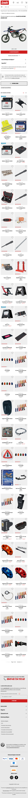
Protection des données (6, 725)
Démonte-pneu (21, 254)
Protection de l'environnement (7, 734)
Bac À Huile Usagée (21, 161)
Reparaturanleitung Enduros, (7, 488)
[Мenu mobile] (2, 7)
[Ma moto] (18, 3)
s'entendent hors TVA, (10, 787)
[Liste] (26, 93)
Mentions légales (4, 721)
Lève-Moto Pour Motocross (7, 301)
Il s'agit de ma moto (14, 52)
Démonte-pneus (21, 512)
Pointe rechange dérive (20, 183)
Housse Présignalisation (7, 465)
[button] (26, 7)
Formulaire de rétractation (6, 729)
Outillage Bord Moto (21, 324)
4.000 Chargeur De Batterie (7, 230)
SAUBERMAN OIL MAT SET (7, 442)
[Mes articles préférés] (22, 3)
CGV (2, 723)
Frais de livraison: (6, 790)
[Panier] (26, 3)
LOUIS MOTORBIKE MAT (7, 347)
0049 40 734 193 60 (16, 679)
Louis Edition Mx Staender (21, 301)
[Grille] (23, 92)
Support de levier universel (7, 560)
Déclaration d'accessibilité (6, 732)
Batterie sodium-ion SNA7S (7, 114)
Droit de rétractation (5, 727)
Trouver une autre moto (13, 55)
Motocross (7, 324)
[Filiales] (14, 3)
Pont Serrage (7, 370)
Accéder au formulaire (15, 78)
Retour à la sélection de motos (8, 13)
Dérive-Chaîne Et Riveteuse (7, 207)
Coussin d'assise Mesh (20, 114)
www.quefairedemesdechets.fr (12, 747)
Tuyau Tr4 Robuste (7, 277)
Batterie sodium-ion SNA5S (7, 161)
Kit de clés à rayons (21, 560)
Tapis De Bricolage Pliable (21, 347)
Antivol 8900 (20, 442)
